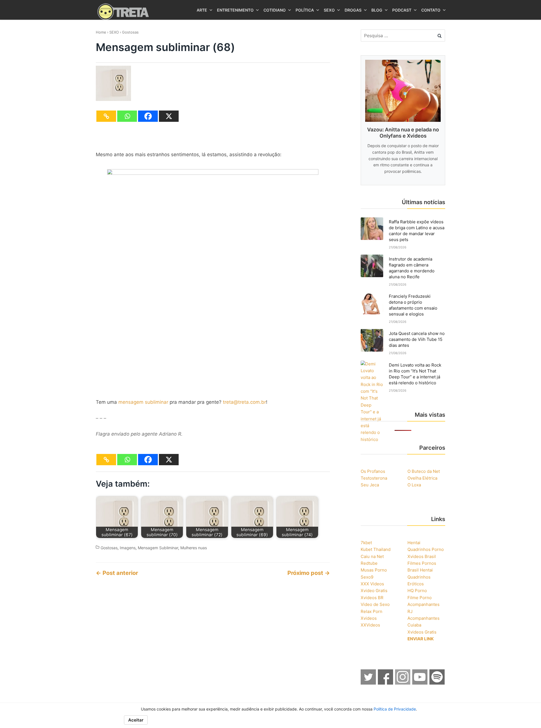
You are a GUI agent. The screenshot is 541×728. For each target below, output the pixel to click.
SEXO (114, 32)
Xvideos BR (372, 597)
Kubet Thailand (376, 549)
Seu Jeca (370, 484)
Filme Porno (419, 597)
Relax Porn (371, 611)
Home (101, 32)
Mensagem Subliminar (158, 547)
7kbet (366, 542)
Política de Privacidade (395, 709)
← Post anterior (117, 573)
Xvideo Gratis (374, 590)
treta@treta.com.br (244, 402)
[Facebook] (148, 116)
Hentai (413, 542)
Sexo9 (367, 577)
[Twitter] (368, 683)
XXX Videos (372, 583)
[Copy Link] (106, 116)
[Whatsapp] (127, 116)
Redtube (369, 563)
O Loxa (414, 484)
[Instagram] (403, 683)
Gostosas (130, 32)
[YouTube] (420, 683)
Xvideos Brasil (421, 556)
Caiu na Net (372, 556)
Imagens (128, 547)
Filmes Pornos (421, 563)
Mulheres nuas (193, 547)
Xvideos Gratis (421, 632)
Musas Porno (374, 570)
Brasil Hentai (420, 570)
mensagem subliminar (143, 402)
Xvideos (369, 618)
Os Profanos (373, 471)
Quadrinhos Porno (425, 549)
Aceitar (135, 720)
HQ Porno (417, 590)
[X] (169, 116)
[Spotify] (437, 683)
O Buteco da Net (423, 471)
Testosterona (374, 478)
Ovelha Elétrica (422, 478)
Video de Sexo (375, 604)
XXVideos (370, 625)
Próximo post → (308, 573)
